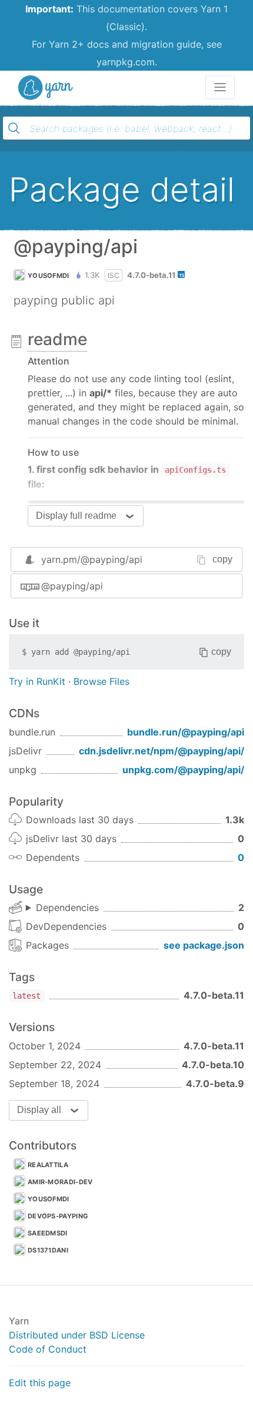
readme (57, 339)
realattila (48, 1165)
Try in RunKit (37, 681)
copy (222, 559)
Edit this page (40, 1383)
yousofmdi (48, 275)
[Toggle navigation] (220, 87)
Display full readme (76, 516)
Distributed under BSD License (77, 1335)
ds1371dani (48, 1250)
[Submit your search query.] (14, 128)
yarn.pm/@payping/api (91, 559)
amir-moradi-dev (60, 1182)
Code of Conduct (47, 1349)
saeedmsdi (48, 1233)
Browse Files (101, 681)
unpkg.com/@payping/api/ (183, 770)
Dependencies (67, 907)
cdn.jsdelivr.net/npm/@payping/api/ (161, 751)
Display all (39, 1110)
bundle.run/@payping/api (185, 732)
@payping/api (72, 586)
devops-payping (58, 1216)
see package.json (204, 945)
